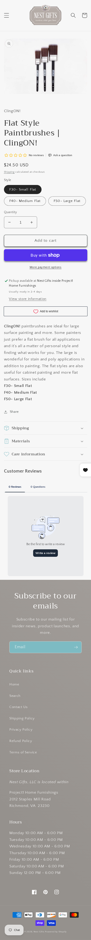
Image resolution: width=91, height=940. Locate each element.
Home (14, 684)
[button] (6, 15)
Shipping (9, 172)
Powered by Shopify (56, 931)
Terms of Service (23, 752)
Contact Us (18, 707)
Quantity (10, 212)
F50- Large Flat (67, 201)
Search (15, 696)
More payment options (46, 267)
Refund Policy (20, 741)
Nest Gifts (39, 931)
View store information (27, 299)
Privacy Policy (20, 730)
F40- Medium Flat (25, 201)
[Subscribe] (75, 647)
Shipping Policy (22, 718)
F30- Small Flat (22, 189)
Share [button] (14, 412)
